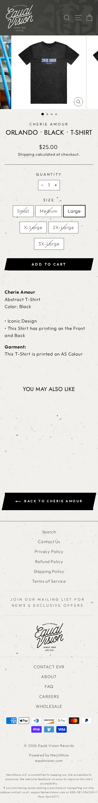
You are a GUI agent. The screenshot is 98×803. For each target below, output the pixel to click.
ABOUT (49, 676)
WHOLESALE (49, 706)
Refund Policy (49, 561)
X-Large (33, 227)
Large (74, 211)
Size (49, 200)
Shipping (26, 154)
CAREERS (49, 696)
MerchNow (59, 755)
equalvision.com (49, 760)
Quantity (49, 174)
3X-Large (49, 243)
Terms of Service (49, 581)
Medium (48, 211)
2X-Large (63, 227)
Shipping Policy (49, 571)
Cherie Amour (49, 124)
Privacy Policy (49, 551)
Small (23, 211)
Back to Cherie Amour (53, 501)
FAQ (49, 686)
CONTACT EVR (49, 666)
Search (49, 531)
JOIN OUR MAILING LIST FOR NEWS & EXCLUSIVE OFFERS (47, 602)
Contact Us (49, 541)
